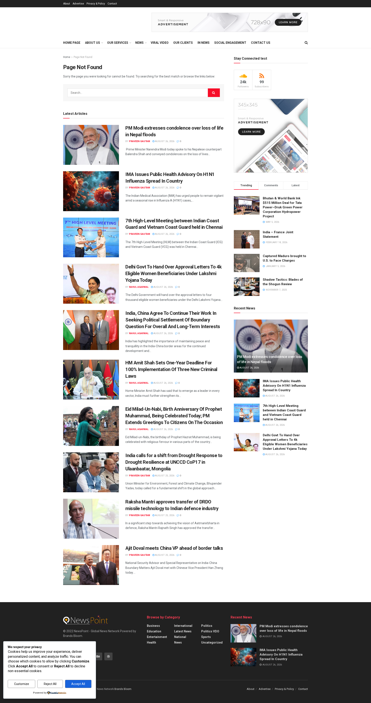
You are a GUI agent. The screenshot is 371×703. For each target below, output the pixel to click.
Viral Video (160, 42)
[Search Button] (306, 42)
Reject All (50, 684)
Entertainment (157, 637)
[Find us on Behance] (98, 656)
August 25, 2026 (164, 475)
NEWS (139, 42)
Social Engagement (230, 42)
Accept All (78, 684)
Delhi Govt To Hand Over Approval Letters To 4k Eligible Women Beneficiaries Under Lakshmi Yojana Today (173, 273)
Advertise (78, 3)
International (183, 625)
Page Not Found (83, 57)
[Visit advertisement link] (230, 22)
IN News (204, 42)
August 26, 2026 (164, 141)
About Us (92, 42)
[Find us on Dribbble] (108, 656)
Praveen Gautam (139, 141)
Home (66, 57)
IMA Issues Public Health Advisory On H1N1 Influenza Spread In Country (284, 385)
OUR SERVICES (117, 42)
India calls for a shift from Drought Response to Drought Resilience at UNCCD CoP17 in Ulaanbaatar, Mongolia (173, 462)
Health (151, 642)
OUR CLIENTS (183, 42)
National (180, 637)
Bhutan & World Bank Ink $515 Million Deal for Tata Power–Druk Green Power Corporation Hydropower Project (283, 207)
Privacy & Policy (96, 3)
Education (154, 631)
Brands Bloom (122, 689)
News (178, 642)
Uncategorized (212, 642)
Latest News (183, 631)
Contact (112, 3)
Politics (206, 625)
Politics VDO (210, 631)
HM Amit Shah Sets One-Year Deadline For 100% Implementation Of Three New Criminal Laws (171, 369)
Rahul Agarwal (139, 287)
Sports (206, 637)
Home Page (71, 42)
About (66, 3)
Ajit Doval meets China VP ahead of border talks (174, 548)
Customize (21, 684)
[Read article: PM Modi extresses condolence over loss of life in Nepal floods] (91, 145)
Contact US (260, 42)
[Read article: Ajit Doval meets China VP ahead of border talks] (91, 565)
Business (153, 625)
